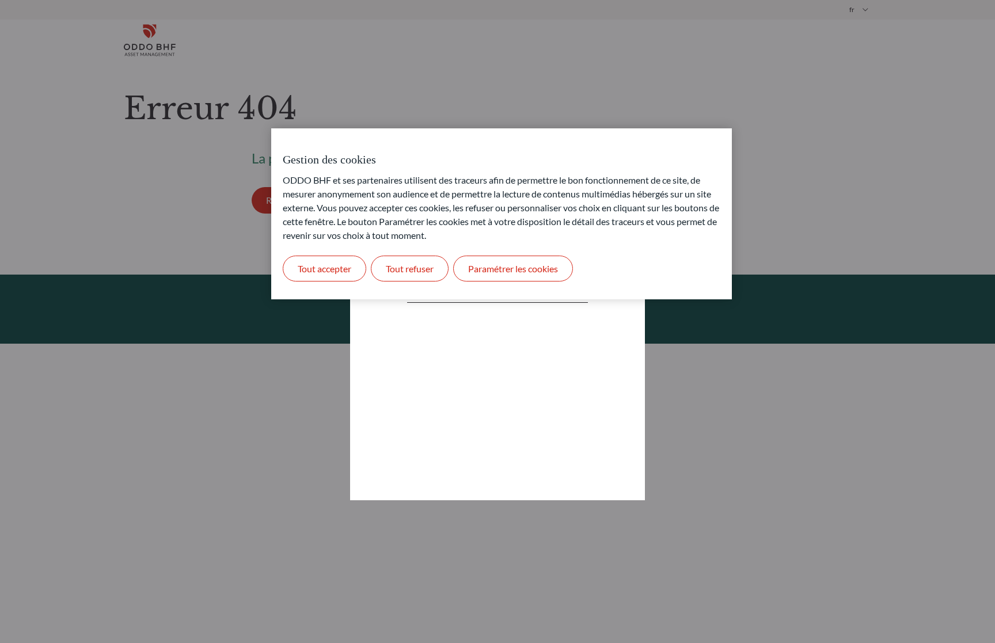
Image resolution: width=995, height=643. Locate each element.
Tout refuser (410, 268)
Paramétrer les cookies (513, 268)
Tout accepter (324, 268)
